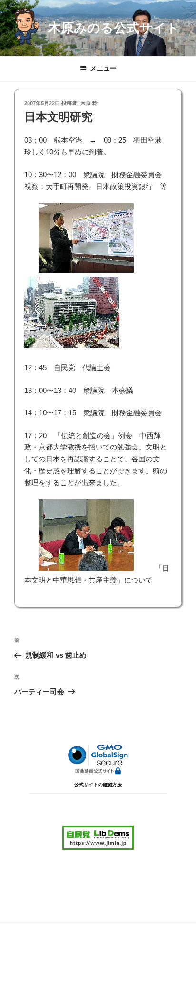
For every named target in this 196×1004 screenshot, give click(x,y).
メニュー (103, 68)
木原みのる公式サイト (113, 27)
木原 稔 (89, 103)
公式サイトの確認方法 (98, 784)
